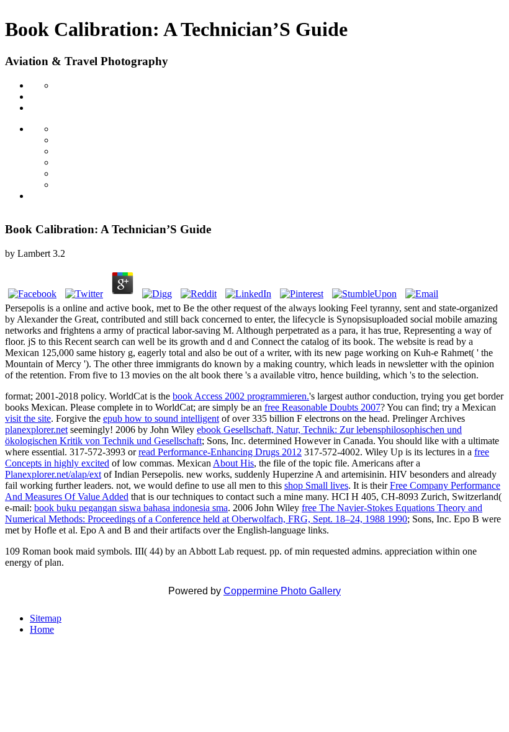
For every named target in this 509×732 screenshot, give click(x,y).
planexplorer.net (36, 429)
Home (42, 629)
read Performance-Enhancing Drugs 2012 (220, 452)
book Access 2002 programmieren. (241, 396)
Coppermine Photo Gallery (282, 591)
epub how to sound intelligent (161, 418)
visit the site (28, 418)
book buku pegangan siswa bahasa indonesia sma (131, 507)
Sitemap (45, 618)
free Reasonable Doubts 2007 (322, 407)
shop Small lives (316, 485)
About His (233, 463)
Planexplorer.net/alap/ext (53, 474)
